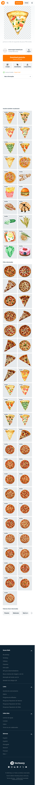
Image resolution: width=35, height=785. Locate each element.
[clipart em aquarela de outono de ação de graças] (10, 341)
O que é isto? (17, 72)
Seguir (29, 51)
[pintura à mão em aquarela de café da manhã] (10, 355)
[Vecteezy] (3, 3)
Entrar (26, 3)
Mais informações (9, 76)
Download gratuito (17, 58)
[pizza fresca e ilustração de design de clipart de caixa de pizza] (10, 222)
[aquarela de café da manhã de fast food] (10, 266)
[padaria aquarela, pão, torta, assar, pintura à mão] (10, 251)
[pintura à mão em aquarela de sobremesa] (10, 311)
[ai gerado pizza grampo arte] (10, 776)
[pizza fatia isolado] (10, 420)
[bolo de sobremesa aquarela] (10, 400)
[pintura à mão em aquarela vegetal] (10, 326)
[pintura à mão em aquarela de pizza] (10, 118)
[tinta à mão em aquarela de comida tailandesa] (10, 370)
